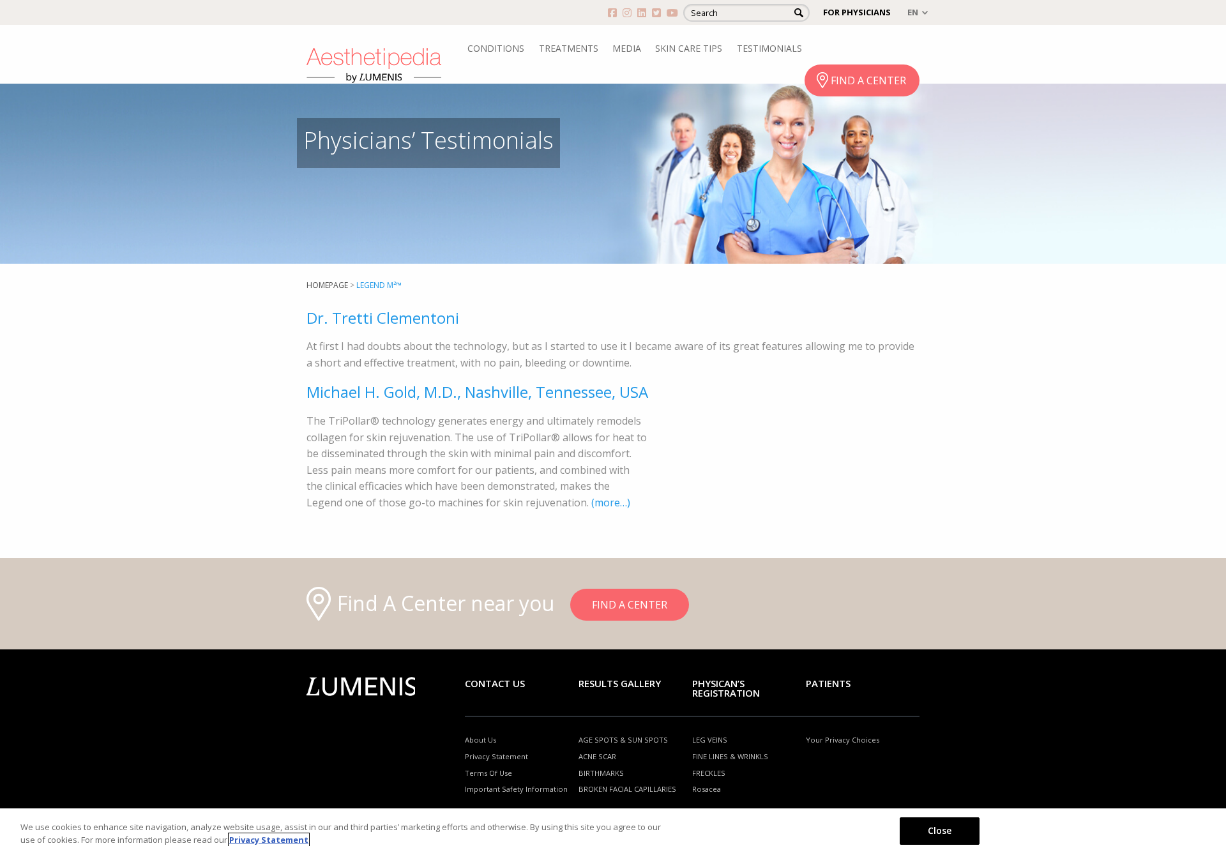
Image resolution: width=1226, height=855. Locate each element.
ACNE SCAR (597, 756)
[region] (613, 831)
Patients (828, 683)
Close (940, 830)
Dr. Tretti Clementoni (382, 317)
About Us (480, 740)
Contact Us (495, 683)
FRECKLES (708, 773)
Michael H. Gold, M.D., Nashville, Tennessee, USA (477, 391)
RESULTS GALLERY (620, 683)
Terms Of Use (488, 773)
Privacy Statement (496, 756)
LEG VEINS (709, 740)
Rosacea (706, 789)
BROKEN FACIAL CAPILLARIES (627, 789)
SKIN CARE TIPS (688, 48)
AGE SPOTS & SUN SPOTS (623, 740)
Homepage (327, 285)
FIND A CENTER (868, 80)
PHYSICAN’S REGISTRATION (726, 688)
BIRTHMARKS (601, 773)
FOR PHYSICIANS (857, 12)
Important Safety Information (516, 789)
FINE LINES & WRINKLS (730, 756)
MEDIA (626, 48)
